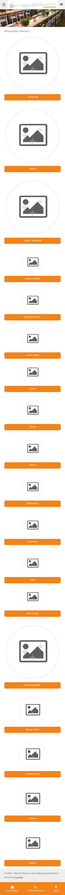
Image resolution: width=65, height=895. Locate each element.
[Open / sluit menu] (4, 4)
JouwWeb (19, 877)
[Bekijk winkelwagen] (61, 4)
